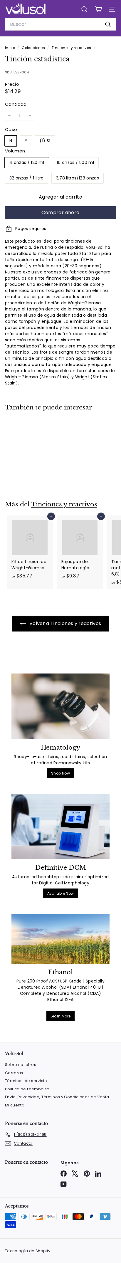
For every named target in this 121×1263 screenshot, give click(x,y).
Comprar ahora (60, 212)
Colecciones (34, 48)
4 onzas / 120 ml (26, 162)
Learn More (61, 1016)
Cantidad (16, 104)
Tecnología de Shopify (27, 1251)
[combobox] (60, 24)
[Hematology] (60, 706)
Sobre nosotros (20, 1064)
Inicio (10, 48)
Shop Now (60, 773)
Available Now (60, 893)
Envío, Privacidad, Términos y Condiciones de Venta (57, 1097)
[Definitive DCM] (60, 826)
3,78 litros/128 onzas (77, 178)
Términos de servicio (26, 1081)
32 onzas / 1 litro (26, 178)
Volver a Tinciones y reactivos (64, 623)
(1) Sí (45, 141)
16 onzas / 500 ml (75, 162)
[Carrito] (98, 9)
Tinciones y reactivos (71, 48)
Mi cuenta (14, 1105)
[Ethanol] (60, 939)
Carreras (14, 1073)
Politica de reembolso (27, 1089)
